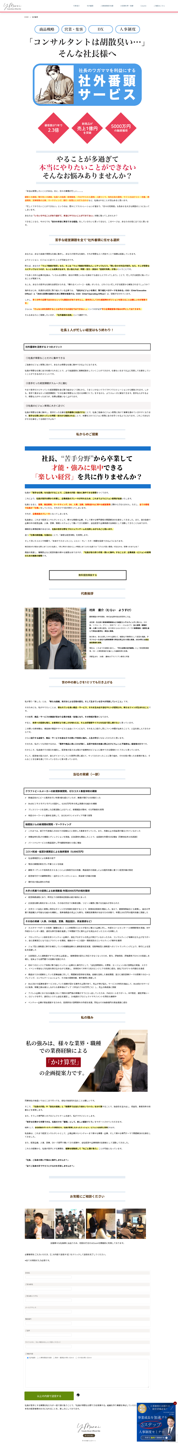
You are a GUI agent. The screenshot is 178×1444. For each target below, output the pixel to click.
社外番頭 (90, 6)
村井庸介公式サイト (90, 1441)
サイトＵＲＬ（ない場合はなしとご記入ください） (43, 1342)
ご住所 (27, 1331)
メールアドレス (30, 1307)
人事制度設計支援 (107, 6)
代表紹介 (76, 6)
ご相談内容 (29, 1354)
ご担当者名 (29, 1284)
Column (144, 6)
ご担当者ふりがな (31, 1296)
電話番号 (28, 1319)
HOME (26, 17)
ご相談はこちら (159, 6)
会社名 (27, 1273)
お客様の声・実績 (126, 6)
